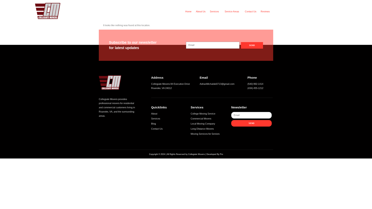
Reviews (265, 11)
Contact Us (250, 11)
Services (214, 11)
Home (188, 11)
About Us (200, 11)
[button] (215, 11)
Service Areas (232, 11)
